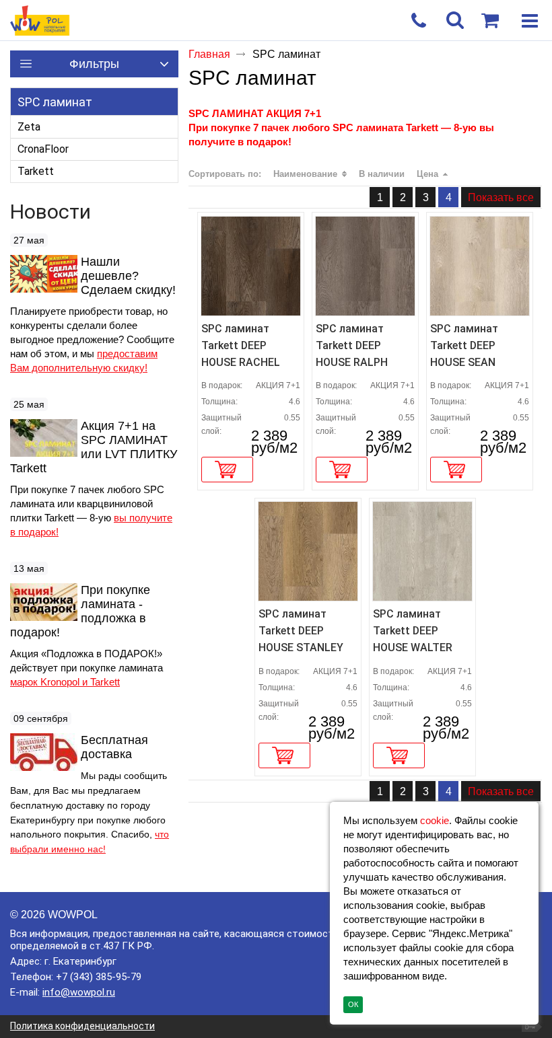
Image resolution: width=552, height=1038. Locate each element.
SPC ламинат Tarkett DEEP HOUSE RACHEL (240, 345)
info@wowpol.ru (78, 992)
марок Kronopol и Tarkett (65, 682)
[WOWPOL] (249, 21)
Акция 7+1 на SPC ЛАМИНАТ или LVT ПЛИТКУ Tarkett (93, 447)
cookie (434, 820)
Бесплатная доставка (114, 747)
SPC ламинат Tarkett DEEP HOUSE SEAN (464, 345)
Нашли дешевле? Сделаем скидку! (128, 276)
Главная (209, 54)
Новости (50, 211)
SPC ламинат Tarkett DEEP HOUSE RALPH (352, 345)
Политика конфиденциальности (82, 1026)
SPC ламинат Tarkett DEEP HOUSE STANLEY (300, 630)
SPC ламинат (55, 102)
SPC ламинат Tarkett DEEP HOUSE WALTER (412, 630)
